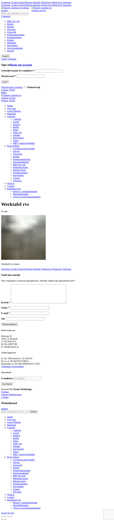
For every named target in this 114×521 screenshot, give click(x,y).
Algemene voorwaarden (12, 366)
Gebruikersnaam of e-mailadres (18, 70)
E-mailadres (7, 378)
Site (3, 318)
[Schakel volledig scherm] (8, 516)
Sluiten (4, 408)
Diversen (11, 29)
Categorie (5, 16)
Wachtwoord (8, 76)
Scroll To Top (7, 513)
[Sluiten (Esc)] (2, 516)
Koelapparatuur (14, 37)
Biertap (10, 26)
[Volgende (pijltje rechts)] (5, 519)
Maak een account (21, 64)
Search (5, 56)
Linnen (10, 40)
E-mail (5, 313)
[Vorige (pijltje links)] (2, 519)
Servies (10, 51)
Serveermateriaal (15, 48)
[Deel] (5, 516)
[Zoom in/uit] (11, 516)
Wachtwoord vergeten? (12, 87)
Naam (5, 307)
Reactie (5, 302)
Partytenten (12, 45)
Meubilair (11, 43)
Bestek (10, 24)
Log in (5, 82)
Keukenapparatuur (15, 34)
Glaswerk (11, 32)
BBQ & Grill (13, 21)
